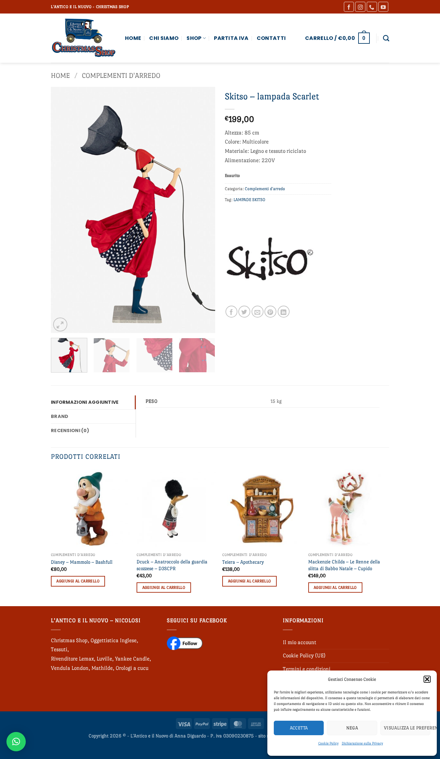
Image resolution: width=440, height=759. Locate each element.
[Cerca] (386, 38)
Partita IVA (231, 38)
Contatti (271, 38)
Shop (194, 38)
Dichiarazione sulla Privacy (362, 743)
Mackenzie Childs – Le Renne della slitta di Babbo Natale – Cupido (344, 565)
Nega (352, 727)
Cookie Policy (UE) (304, 656)
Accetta (299, 727)
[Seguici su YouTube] (383, 7)
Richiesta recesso (220, 752)
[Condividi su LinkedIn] (284, 312)
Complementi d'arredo (121, 75)
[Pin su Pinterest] (270, 312)
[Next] (204, 210)
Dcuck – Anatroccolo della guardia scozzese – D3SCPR (172, 565)
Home (133, 38)
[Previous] (62, 210)
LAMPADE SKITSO (249, 199)
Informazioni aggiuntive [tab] (85, 402)
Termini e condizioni (306, 669)
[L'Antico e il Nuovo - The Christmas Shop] (83, 38)
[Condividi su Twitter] (244, 312)
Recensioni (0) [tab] (70, 430)
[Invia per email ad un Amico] (257, 312)
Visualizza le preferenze (407, 727)
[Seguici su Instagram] (360, 7)
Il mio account (299, 642)
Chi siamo (163, 38)
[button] (427, 679)
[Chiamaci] (372, 7)
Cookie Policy (328, 743)
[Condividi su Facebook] (231, 312)
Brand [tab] (59, 416)
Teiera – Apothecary (243, 562)
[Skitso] (270, 261)
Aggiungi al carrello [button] (78, 581)
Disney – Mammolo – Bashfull (81, 562)
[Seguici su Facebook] (349, 7)
